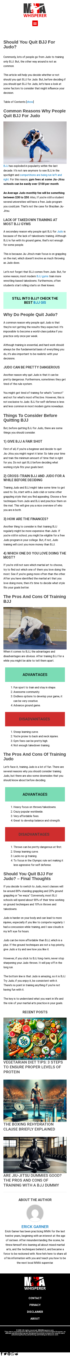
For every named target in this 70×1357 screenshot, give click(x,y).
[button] (35, 23)
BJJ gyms (42, 276)
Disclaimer (35, 1311)
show (30, 102)
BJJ (5, 166)
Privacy (35, 1305)
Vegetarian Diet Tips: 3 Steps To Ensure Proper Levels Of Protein (33, 1067)
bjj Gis (39, 302)
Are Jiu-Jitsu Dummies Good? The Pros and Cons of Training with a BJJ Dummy (32, 1180)
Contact (35, 1298)
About (35, 1318)
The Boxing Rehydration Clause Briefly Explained (29, 1127)
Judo (60, 231)
